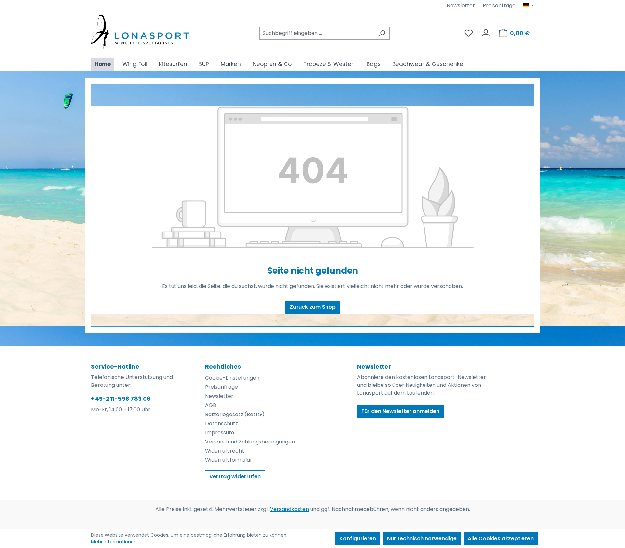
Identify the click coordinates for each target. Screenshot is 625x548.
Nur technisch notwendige (422, 538)
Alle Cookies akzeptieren (501, 538)
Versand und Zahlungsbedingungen (250, 441)
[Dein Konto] (485, 31)
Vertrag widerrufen (235, 476)
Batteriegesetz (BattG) (235, 414)
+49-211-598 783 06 (120, 399)
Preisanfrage (499, 5)
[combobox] (317, 33)
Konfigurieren (358, 538)
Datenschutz (221, 423)
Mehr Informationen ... (116, 542)
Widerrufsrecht (224, 451)
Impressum (219, 432)
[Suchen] (382, 33)
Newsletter (461, 5)
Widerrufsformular (228, 460)
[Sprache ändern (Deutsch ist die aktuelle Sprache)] (528, 5)
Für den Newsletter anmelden (400, 411)
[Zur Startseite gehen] (140, 32)
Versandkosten (289, 509)
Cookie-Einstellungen (232, 378)
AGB (210, 405)
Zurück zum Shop (313, 307)
